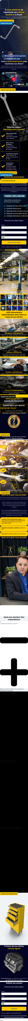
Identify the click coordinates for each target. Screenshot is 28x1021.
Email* (3, 230)
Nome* (3, 225)
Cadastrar (14, 1008)
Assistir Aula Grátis (14, 242)
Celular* (3, 235)
